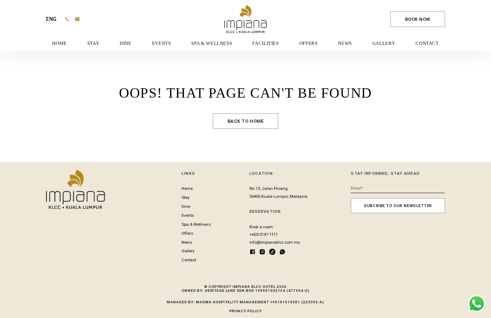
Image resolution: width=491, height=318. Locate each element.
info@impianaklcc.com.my (274, 242)
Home (59, 43)
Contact (427, 43)
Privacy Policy (245, 311)
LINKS (188, 173)
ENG (51, 19)
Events (161, 43)
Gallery (383, 43)
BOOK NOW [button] (418, 19)
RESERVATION (265, 211)
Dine (126, 43)
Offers (308, 43)
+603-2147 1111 (263, 234)
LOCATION (261, 173)
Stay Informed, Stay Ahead (385, 173)
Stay (93, 43)
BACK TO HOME (246, 121)
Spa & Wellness (211, 43)
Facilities (265, 43)
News (345, 43)
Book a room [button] (261, 226)
